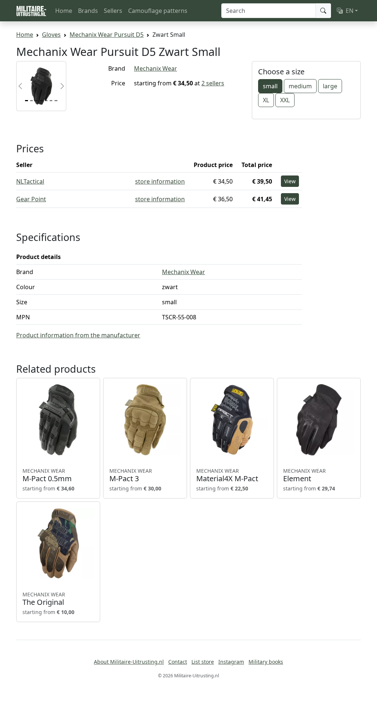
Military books (266, 661)
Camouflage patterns (157, 11)
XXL (285, 100)
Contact (177, 661)
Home (63, 11)
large (330, 86)
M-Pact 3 (130, 475)
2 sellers (212, 83)
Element (304, 475)
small (270, 86)
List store (202, 661)
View (290, 181)
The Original (43, 599)
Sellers (113, 11)
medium (300, 86)
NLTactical (30, 181)
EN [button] (349, 11)
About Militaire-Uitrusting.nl (129, 661)
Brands (88, 11)
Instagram (231, 661)
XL (266, 100)
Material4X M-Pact (227, 475)
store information (160, 181)
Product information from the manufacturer (78, 335)
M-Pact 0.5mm (47, 475)
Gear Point (31, 199)
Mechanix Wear (155, 68)
